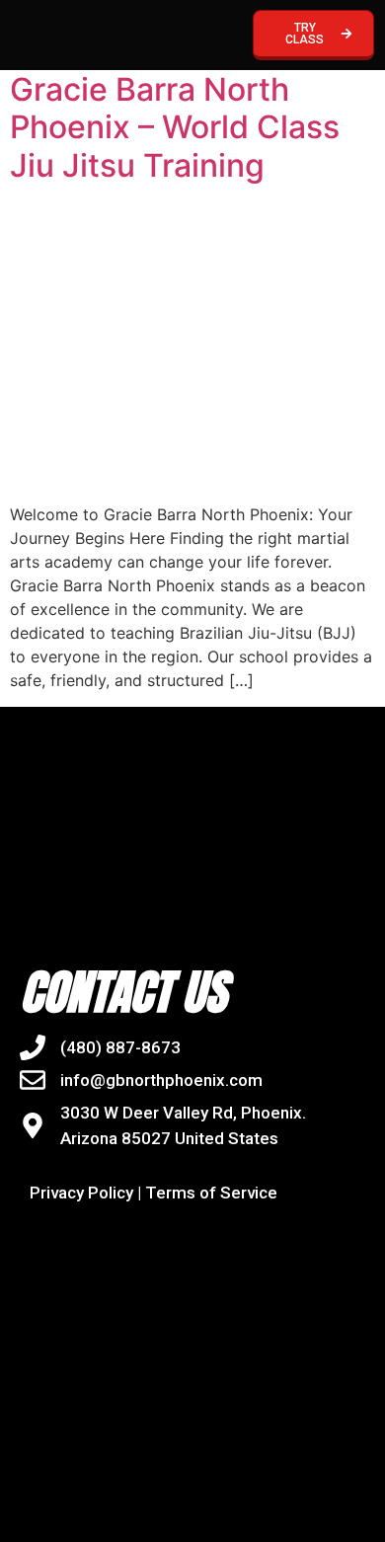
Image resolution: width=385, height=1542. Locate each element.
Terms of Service (211, 1192)
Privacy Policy (81, 1192)
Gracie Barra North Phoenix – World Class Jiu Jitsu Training (175, 127)
